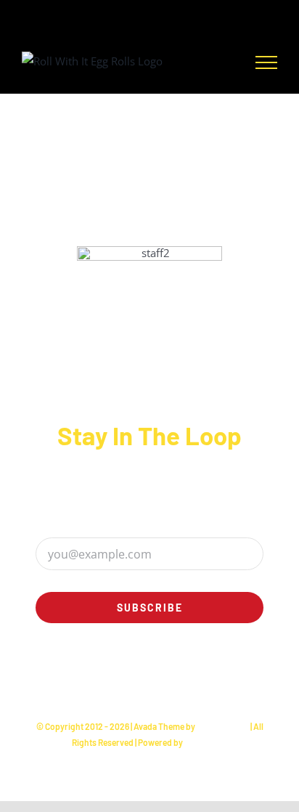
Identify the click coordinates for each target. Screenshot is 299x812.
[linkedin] (149, 684)
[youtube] (202, 684)
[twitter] (123, 684)
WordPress (205, 742)
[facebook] (71, 684)
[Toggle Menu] (266, 62)
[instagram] (97, 684)
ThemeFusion (223, 726)
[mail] (228, 684)
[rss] (175, 684)
